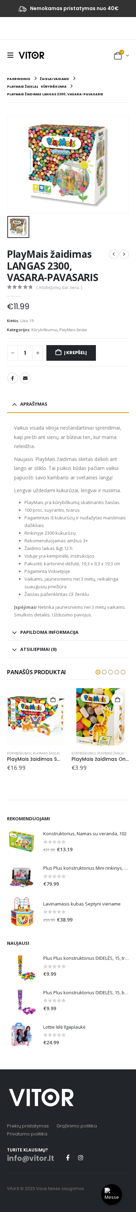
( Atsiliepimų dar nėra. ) (59, 287)
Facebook (12, 378)
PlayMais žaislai (73, 329)
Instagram (80, 1157)
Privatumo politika (27, 1134)
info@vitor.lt (30, 1158)
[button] (12, 55)
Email (25, 378)
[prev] (114, 254)
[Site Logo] (31, 55)
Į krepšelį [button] (53, 699)
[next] (124, 254)
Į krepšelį (75, 352)
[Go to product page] (36, 716)
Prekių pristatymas (28, 1126)
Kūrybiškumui (44, 329)
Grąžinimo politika (76, 1126)
